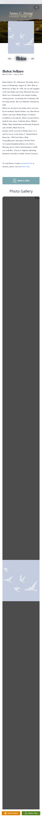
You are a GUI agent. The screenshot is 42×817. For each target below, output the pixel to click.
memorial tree (27, 163)
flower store (25, 166)
